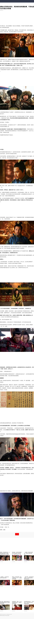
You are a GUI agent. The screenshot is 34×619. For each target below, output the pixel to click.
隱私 (7, 615)
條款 (6, 615)
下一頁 (17, 534)
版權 (8, 615)
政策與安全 (3, 615)
